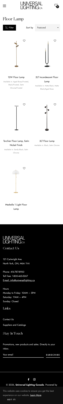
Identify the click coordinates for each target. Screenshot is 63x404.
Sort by (29, 27)
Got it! (11, 399)
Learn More (35, 395)
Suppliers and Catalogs (14, 325)
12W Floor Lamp (16, 77)
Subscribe (53, 354)
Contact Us (8, 319)
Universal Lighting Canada (30, 384)
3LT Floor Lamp (47, 141)
